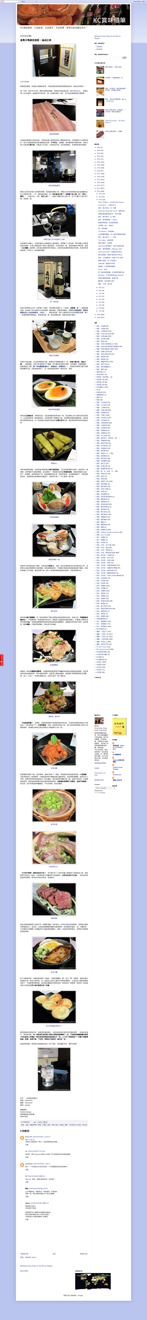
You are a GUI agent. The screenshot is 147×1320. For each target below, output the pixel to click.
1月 (100, 311)
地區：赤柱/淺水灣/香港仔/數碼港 (107, 346)
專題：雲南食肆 (101, 502)
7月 (100, 293)
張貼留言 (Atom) (30, 1257)
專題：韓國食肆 (101, 517)
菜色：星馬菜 (100, 593)
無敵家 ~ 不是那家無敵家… (107, 266)
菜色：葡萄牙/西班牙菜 (104, 608)
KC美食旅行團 (101, 652)
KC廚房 (98, 670)
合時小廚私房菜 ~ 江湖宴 (113, 131)
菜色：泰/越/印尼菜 (102, 601)
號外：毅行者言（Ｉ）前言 (107, 237)
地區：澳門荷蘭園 (102, 367)
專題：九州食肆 (101, 402)
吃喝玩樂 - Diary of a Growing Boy (118, 747)
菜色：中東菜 (100, 542)
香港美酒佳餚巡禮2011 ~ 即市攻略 (109, 214)
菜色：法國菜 (100, 591)
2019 (99, 168)
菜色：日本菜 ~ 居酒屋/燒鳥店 (106, 565)
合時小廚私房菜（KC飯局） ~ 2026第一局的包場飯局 (115, 111)
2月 (100, 308)
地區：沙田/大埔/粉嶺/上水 (105, 344)
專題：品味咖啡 (101, 461)
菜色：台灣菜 (100, 580)
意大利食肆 (100, 629)
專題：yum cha (101, 535)
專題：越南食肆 (101, 499)
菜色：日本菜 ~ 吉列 (103, 558)
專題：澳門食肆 (101, 514)
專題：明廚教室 (101, 456)
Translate (102, 793)
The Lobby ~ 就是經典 (105, 240)
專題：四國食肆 (101, 430)
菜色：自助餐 (100, 588)
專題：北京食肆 (101, 420)
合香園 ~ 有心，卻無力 (106, 225)
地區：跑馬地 (100, 359)
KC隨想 (98, 672)
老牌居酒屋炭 (65, 924)
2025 (99, 150)
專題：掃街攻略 (101, 484)
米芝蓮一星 (100, 379)
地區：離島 (100, 369)
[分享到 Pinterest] (46, 1122)
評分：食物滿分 (101, 624)
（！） (50, 366)
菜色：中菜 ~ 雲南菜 (103, 550)
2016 (99, 176)
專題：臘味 (100, 522)
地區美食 (99, 372)
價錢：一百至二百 (102, 634)
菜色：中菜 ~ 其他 (102, 547)
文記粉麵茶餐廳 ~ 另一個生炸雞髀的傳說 (112, 234)
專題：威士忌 (100, 463)
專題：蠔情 (100, 527)
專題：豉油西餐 (101, 494)
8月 (100, 290)
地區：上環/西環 (101, 331)
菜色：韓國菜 (100, 616)
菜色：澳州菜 (100, 613)
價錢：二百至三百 (102, 636)
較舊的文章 (83, 1254)
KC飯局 (98, 664)
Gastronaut (117, 774)
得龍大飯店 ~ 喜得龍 (105, 243)
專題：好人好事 (101, 435)
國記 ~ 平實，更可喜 (105, 284)
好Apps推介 (100, 374)
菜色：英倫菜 (100, 598)
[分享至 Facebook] (44, 1122)
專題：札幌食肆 (101, 433)
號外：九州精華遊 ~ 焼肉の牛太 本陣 (110, 258)
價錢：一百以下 (101, 631)
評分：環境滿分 (101, 626)
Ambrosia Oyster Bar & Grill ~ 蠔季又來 (111, 211)
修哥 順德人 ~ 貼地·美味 (113, 67)
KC (26, 1176)
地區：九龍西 (100, 326)
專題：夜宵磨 (100, 451)
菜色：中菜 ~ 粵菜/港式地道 (105, 552)
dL (26, 1151)
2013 (99, 185)
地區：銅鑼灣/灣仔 (31, 1125)
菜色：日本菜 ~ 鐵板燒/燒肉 (105, 573)
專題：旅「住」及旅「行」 (105, 471)
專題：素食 (100, 476)
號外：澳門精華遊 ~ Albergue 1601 (110, 249)
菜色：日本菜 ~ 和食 (103, 563)
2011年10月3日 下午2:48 (36, 1151)
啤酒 (97, 400)
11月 (100, 197)
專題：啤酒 (100, 479)
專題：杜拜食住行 (102, 446)
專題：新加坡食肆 (102, 504)
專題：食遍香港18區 (103, 468)
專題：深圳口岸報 (102, 489)
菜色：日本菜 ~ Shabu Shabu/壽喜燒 (108, 575)
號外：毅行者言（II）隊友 (107, 217)
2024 (99, 153)
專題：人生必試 (101, 405)
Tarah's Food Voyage (117, 768)
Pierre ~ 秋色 (102, 269)
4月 (100, 302)
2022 (99, 159)
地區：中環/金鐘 (101, 336)
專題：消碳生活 (101, 473)
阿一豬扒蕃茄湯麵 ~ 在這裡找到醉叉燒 (111, 272)
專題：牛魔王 (42, 1125)
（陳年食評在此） (75, 91)
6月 (100, 296)
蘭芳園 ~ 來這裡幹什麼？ (106, 281)
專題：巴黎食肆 (101, 412)
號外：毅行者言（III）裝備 (107, 208)
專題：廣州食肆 (101, 509)
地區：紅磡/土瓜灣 (102, 351)
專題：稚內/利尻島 (102, 507)
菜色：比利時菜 (101, 578)
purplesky (29, 1164)
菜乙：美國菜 (100, 540)
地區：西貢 (100, 341)
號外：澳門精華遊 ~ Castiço (107, 220)
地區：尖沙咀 (100, 339)
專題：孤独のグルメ (103, 453)
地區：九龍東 (100, 328)
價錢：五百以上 (101, 642)
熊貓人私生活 (117, 780)
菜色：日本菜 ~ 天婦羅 (104, 555)
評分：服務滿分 (101, 621)
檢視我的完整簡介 (100, 763)
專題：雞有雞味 (101, 519)
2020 (99, 165)
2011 (99, 191)
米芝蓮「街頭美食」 (103, 377)
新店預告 (99, 49)
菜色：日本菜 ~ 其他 (103, 560)
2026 (99, 147)
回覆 (26, 1145)
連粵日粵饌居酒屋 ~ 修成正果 (108, 278)
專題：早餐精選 (101, 440)
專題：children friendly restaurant (107, 532)
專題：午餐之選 (101, 410)
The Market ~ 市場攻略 (106, 231)
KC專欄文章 (100, 659)
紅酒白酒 (99, 392)
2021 (99, 162)
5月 (100, 299)
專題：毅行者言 (101, 512)
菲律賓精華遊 (100, 619)
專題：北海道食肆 (102, 423)
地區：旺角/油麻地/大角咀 (105, 349)
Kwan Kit (28, 1137)
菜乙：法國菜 (100, 537)
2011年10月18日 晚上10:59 (38, 1188)
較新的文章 (24, 1254)
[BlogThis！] (40, 1122)
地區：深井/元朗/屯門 (103, 354)
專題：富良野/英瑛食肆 (104, 496)
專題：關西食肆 (101, 524)
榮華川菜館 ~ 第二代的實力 (107, 260)
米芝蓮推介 (100, 387)
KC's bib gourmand (102, 649)
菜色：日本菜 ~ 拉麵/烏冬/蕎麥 (106, 568)
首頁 (54, 1254)
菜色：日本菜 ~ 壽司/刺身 (105, 570)
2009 (99, 317)
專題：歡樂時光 (101, 530)
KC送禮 (98, 657)
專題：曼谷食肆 (101, 486)
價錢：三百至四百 (70, 1125)
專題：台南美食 (101, 425)
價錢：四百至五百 (102, 644)
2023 (99, 156)
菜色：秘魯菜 (100, 603)
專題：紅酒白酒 (101, 466)
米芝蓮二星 (100, 382)
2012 (99, 188)
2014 (99, 182)
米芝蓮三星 (100, 384)
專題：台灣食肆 (101, 428)
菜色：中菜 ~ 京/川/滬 (103, 545)
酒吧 (97, 397)
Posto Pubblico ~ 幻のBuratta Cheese (111, 202)
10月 (100, 199)
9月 (100, 287)
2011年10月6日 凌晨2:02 (36, 1176)
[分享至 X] (42, 1122)
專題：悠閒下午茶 (102, 481)
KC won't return (101, 647)
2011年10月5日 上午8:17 (41, 1164)
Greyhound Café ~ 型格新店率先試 (110, 252)
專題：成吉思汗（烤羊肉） (105, 438)
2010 (99, 314)
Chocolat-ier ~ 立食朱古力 (107, 205)
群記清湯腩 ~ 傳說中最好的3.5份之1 (110, 255)
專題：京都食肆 (101, 448)
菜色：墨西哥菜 (101, 611)
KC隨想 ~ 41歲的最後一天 (114, 78)
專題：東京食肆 (101, 458)
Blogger (80, 1295)
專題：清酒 (50, 1125)
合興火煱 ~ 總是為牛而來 (106, 263)
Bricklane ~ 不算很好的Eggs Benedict (111, 275)
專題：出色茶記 (101, 418)
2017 (99, 174)
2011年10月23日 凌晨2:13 (40, 1203)
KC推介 (79, 1125)
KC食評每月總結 (102, 654)
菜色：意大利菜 (101, 606)
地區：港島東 (100, 356)
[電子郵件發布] (34, 1122)
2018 (99, 171)
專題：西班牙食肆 (102, 443)
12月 (100, 194)
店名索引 (99, 46)
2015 (99, 179)
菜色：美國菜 (100, 596)
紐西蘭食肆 (100, 395)
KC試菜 (84, 1125)
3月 (100, 305)
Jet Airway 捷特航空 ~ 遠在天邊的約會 (111, 246)
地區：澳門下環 (101, 364)
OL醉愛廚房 (117, 754)
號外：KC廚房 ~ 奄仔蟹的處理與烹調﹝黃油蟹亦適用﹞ (115, 89)
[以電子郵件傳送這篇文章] (38, 1122)
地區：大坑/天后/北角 (103, 334)
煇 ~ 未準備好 (103, 228)
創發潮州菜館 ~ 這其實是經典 (108, 222)
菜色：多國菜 (59, 1125)
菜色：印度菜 (100, 583)
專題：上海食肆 (101, 407)
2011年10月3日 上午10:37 (41, 1137)
